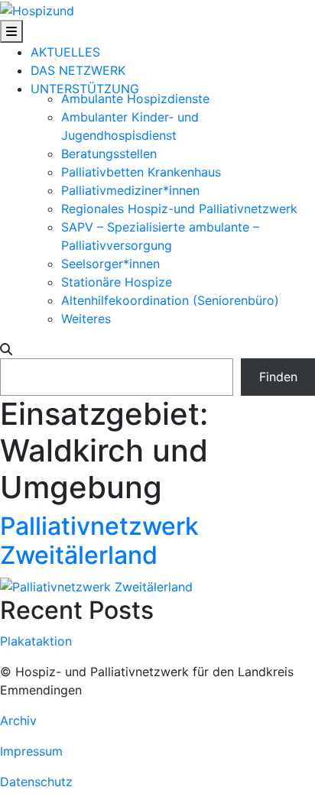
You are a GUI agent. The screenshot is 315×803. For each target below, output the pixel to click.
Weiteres (86, 318)
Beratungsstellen (109, 153)
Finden (278, 376)
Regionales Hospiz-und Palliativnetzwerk (179, 208)
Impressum (31, 751)
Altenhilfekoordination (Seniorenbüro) (170, 300)
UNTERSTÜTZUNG (85, 88)
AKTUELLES (65, 52)
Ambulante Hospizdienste (135, 98)
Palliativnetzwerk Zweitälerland (99, 540)
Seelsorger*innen (110, 263)
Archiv (18, 720)
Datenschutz (36, 781)
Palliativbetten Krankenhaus (141, 172)
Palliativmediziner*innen (130, 190)
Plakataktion (36, 641)
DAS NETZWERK (78, 70)
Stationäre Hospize (116, 282)
